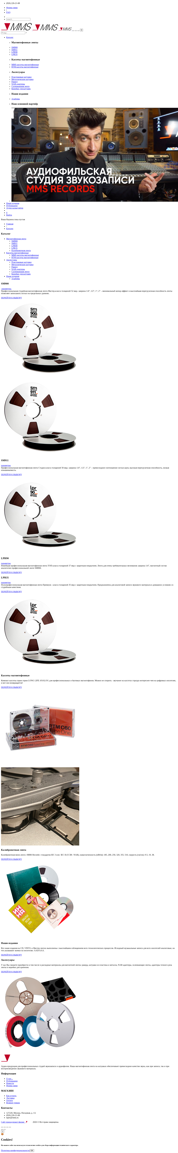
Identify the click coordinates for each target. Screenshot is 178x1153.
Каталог (9, 37)
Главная (9, 224)
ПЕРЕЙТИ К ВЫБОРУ (11, 298)
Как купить (11, 1096)
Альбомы (15, 99)
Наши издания (12, 203)
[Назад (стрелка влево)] (2, 1129)
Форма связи (12, 8)
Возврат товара (13, 1103)
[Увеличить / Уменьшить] (7, 1127)
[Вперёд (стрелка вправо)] (5, 1129)
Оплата (9, 1100)
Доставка (10, 1098)
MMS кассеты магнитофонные (25, 64)
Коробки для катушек (21, 89)
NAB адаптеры (18, 84)
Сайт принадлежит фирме (13, 1122)
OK (32, 1151)
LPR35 (14, 54)
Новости (10, 1083)
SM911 (14, 50)
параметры (6, 289)
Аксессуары (11, 260)
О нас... (9, 1079)
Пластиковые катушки (21, 77)
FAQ (8, 12)
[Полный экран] (5, 1127)
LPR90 (14, 52)
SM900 (14, 47)
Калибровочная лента (21, 250)
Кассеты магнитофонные (17, 253)
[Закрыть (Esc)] (2, 1127)
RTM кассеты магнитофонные (24, 67)
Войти (9, 215)
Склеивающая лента (20, 86)
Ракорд (14, 82)
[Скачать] (10, 1127)
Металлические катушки (22, 79)
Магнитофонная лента (16, 239)
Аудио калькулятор (14, 208)
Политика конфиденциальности (15, 1150)
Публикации (12, 206)
